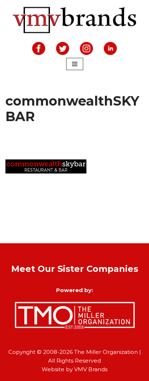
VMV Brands (90, 369)
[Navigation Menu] (74, 64)
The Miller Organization (106, 351)
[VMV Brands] (74, 20)
